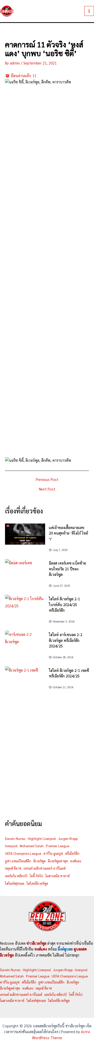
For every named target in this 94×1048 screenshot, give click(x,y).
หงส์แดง (75, 861)
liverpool (11, 846)
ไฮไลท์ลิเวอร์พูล (37, 883)
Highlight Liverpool (42, 838)
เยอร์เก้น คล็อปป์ (16, 876)
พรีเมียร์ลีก (72, 853)
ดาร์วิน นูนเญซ (53, 853)
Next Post (47, 489)
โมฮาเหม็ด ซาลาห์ (57, 876)
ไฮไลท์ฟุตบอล (14, 883)
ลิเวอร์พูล (39, 861)
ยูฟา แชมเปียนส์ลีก (18, 861)
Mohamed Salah (32, 846)
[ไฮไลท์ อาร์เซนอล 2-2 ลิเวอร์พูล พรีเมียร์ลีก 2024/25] (25, 642)
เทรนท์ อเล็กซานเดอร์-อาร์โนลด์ (45, 868)
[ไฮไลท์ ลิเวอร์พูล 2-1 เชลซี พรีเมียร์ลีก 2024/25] (25, 677)
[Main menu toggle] (89, 11)
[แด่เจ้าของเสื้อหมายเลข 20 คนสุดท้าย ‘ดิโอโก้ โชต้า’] (25, 534)
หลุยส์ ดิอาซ (13, 868)
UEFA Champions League (23, 853)
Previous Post (47, 479)
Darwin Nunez (15, 838)
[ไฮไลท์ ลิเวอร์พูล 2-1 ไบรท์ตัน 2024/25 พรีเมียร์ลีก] (25, 606)
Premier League (57, 846)
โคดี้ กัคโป (36, 876)
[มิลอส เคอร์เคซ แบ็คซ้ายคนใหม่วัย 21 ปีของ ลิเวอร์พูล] (25, 569)
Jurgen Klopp (68, 838)
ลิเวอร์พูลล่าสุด (58, 861)
